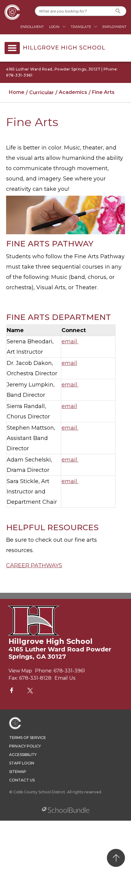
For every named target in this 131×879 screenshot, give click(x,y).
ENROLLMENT (32, 27)
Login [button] (54, 27)
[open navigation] (12, 48)
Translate (81, 27)
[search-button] (118, 11)
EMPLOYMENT (114, 27)
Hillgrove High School (64, 48)
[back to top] (116, 858)
